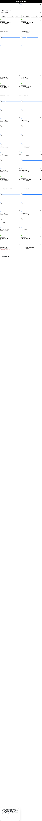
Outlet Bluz (18, 16)
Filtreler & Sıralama (4, 12)
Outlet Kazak (34, 16)
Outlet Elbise (10, 16)
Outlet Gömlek (26, 16)
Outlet (2, 7)
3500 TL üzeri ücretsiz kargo (21, 1)
